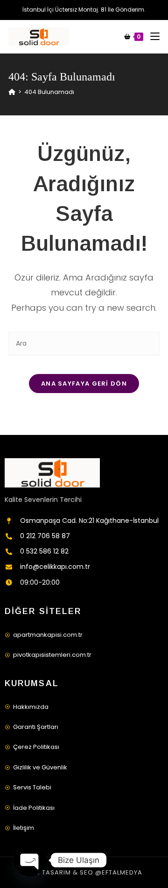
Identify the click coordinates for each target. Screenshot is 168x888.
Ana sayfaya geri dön (84, 383)
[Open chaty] (30, 860)
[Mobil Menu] (151, 36)
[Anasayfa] (11, 91)
